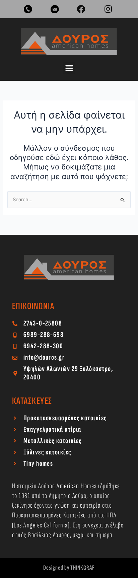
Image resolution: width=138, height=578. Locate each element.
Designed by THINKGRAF (69, 568)
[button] (69, 68)
